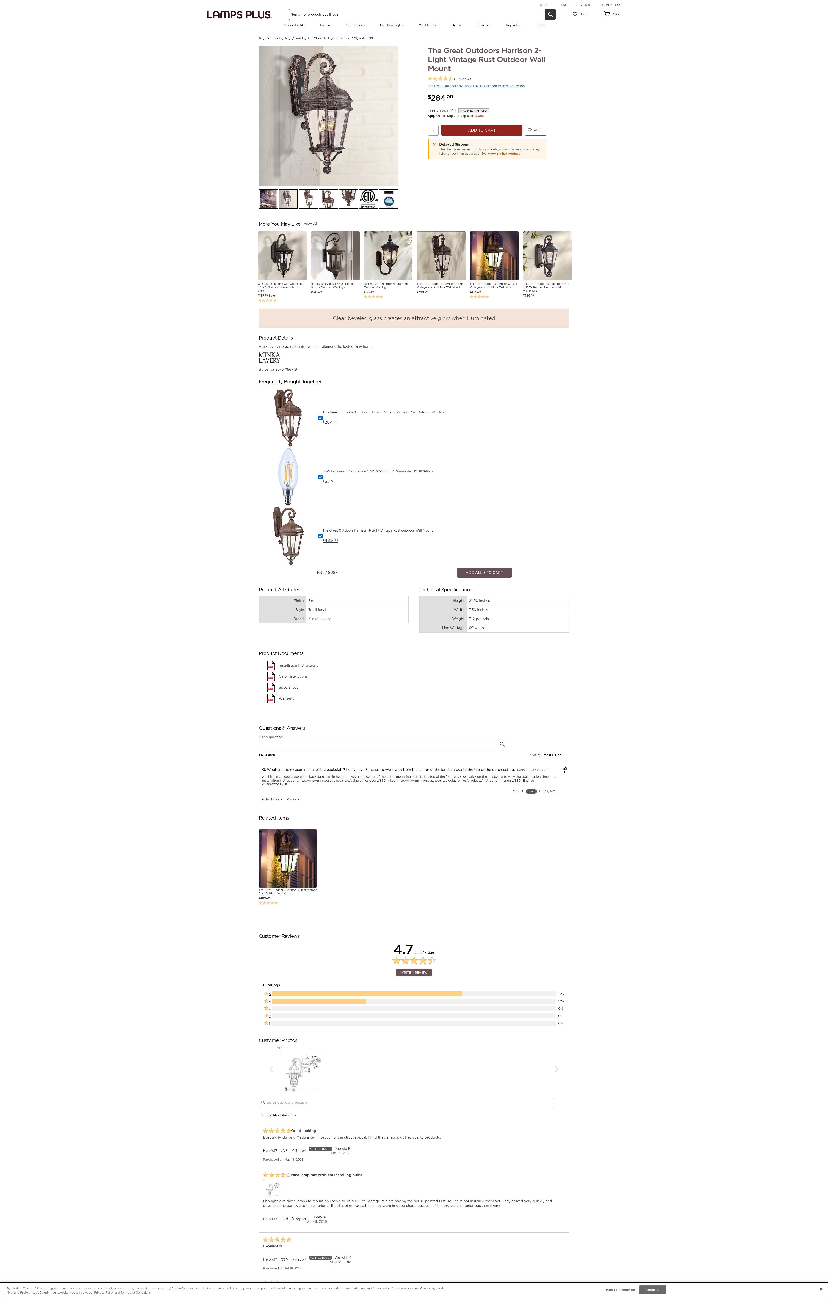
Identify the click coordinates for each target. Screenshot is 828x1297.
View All (311, 223)
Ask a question (271, 735)
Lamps (325, 25)
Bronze (344, 38)
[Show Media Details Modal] (271, 1186)
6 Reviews (462, 79)
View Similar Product (504, 153)
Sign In (585, 5)
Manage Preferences (620, 1290)
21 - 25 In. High (324, 38)
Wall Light (302, 38)
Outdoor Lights (392, 25)
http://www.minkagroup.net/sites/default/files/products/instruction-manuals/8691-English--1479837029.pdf (398, 780)
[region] (414, 1289)
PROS (565, 5)
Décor (456, 25)
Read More (492, 1203)
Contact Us (611, 5)
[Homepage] (260, 38)
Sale (541, 25)
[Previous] (271, 1067)
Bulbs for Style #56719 (278, 369)
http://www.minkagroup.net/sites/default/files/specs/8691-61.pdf (348, 778)
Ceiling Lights (294, 25)
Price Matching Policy (474, 110)
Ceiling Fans (355, 25)
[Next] (556, 1067)
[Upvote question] (565, 766)
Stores (544, 5)
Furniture (484, 25)
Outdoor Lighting (278, 38)
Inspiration (514, 25)
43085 (479, 116)
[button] (268, 199)
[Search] (550, 14)
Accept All (652, 1290)
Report (300, 1148)
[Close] (821, 1289)
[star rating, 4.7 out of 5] (440, 78)
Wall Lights (427, 25)
